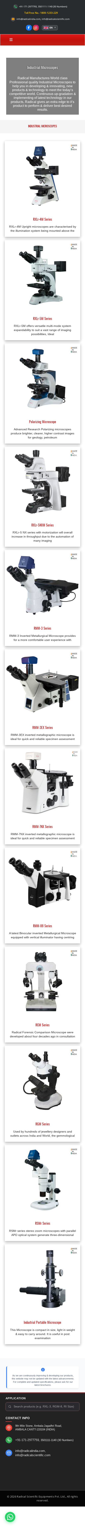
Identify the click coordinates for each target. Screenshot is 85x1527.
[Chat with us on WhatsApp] (10, 1516)
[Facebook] (29, 27)
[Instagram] (36, 27)
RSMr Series (42, 1223)
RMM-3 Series (42, 628)
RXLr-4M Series (42, 219)
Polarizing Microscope (42, 421)
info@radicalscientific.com (56, 18)
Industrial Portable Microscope (42, 1322)
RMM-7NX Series (42, 826)
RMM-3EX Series (42, 727)
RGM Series (42, 1124)
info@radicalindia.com (28, 18)
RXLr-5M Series (42, 318)
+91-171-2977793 (27, 1440)
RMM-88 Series (42, 925)
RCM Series (42, 1024)
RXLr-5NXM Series (42, 525)
